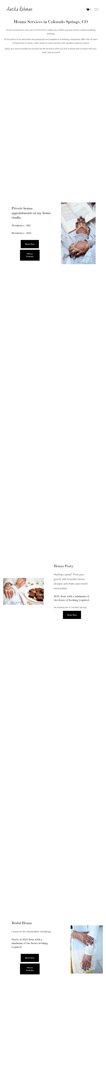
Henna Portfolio (30, 255)
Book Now (29, 244)
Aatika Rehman (19, 9)
